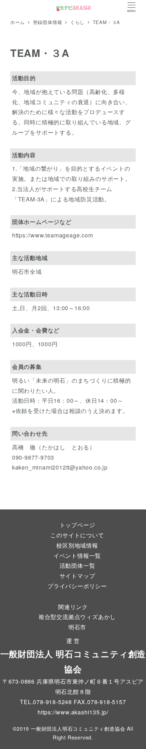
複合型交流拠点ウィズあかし (77, 617)
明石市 (77, 627)
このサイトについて (77, 535)
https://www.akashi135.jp (72, 712)
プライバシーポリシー (77, 586)
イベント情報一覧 (77, 556)
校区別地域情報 (77, 545)
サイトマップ (77, 576)
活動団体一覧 (77, 565)
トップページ (77, 525)
